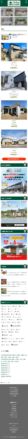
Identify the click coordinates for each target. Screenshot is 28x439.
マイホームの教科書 (13, 389)
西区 (8, 345)
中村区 (10, 317)
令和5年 (15, 317)
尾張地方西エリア (5, 367)
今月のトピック (13, 412)
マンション (5, 311)
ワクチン (11, 311)
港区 (11, 341)
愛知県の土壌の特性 (6, 376)
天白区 (13, 329)
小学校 (5, 332)
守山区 (18, 329)
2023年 (10, 306)
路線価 (15, 345)
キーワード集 (14, 416)
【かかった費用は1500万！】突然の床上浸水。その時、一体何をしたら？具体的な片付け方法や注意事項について (13, 284)
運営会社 (14, 431)
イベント (22, 306)
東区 (23, 338)
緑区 (4, 345)
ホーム (13, 425)
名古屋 (6, 326)
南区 (20, 322)
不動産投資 (6, 314)
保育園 (20, 319)
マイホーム (18, 309)
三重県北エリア (5, 374)
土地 (8, 329)
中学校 (19, 314)
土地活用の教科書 (14, 391)
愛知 (18, 332)
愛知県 (6, 335)
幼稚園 (12, 332)
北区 (9, 322)
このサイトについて (13, 427)
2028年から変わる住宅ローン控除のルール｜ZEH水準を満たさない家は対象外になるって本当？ (13, 293)
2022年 (4, 306)
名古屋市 (17, 326)
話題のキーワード (14, 414)
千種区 (14, 322)
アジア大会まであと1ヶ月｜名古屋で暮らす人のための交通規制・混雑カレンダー (13, 275)
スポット (11, 309)
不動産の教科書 (13, 437)
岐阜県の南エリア (5, 372)
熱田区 (15, 341)
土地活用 (14, 406)
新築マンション (9, 338)
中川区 (4, 317)
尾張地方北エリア (5, 363)
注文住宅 (5, 341)
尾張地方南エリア (5, 370)
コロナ (4, 309)
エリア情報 (13, 395)
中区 (13, 314)
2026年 (15, 306)
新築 (11, 335)
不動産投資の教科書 (13, 393)
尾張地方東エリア (5, 365)
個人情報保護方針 (14, 429)
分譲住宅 (4, 322)
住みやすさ (5, 319)
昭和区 (18, 338)
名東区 (4, 329)
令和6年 (20, 317)
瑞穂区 (21, 341)
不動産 (17, 311)
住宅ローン (12, 319)
